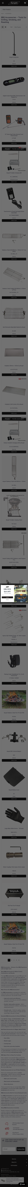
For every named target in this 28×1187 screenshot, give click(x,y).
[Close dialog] (26, 585)
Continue (7, 597)
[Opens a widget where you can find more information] (22, 1184)
